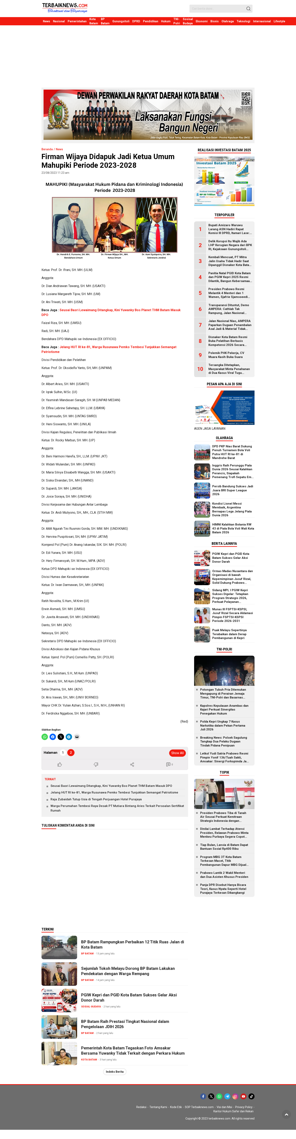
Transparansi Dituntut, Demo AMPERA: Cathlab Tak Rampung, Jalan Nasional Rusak (228, 311)
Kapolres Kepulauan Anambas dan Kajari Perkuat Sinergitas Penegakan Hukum (224, 709)
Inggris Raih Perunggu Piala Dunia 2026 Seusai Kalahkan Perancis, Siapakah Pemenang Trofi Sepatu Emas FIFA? (233, 473)
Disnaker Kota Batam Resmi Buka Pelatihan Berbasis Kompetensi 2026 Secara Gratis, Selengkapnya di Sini (228, 343)
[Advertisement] (148, 55)
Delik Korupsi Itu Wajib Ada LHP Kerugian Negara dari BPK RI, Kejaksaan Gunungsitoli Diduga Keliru (230, 247)
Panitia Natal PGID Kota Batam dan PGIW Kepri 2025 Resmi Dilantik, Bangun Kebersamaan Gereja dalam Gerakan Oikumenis (229, 281)
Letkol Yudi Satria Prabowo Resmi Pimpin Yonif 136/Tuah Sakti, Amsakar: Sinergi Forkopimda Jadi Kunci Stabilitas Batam (224, 759)
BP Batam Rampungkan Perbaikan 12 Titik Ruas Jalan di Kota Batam (132, 945)
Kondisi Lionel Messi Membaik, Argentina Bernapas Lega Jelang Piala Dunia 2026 (232, 509)
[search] (248, 9)
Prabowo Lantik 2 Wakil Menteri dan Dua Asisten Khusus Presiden (224, 875)
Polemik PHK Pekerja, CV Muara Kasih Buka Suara (226, 355)
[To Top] (286, 1114)
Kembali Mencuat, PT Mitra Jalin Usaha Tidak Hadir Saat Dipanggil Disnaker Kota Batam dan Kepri (230, 263)
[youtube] (243, 1096)
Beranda (47, 149)
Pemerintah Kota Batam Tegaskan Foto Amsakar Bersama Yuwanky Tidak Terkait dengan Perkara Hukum (133, 1051)
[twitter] (211, 1096)
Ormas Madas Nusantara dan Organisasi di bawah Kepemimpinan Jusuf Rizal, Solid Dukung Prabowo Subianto (232, 579)
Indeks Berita (115, 1071)
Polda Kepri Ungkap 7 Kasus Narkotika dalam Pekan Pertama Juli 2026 (222, 725)
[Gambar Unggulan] (114, 220)
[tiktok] (251, 1096)
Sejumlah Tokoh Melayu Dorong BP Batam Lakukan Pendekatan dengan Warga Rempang (128, 971)
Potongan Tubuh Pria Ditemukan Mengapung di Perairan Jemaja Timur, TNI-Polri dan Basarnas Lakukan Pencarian (223, 695)
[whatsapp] (219, 1096)
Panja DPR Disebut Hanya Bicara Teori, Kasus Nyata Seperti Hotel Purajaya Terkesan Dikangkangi (223, 889)
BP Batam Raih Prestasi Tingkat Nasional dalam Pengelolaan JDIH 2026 (125, 1024)
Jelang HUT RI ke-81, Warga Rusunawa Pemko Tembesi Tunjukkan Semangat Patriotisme (114, 792)
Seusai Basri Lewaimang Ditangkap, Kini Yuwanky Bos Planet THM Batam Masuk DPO (111, 786)
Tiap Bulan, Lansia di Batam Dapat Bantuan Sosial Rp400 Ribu (224, 847)
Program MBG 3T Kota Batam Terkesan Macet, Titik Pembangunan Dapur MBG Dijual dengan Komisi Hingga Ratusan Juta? (223, 864)
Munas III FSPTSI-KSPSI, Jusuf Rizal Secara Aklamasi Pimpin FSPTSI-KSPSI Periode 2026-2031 (232, 615)
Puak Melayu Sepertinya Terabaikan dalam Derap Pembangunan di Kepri (229, 634)
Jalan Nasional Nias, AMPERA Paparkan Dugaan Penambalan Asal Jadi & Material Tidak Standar (229, 327)
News (59, 149)
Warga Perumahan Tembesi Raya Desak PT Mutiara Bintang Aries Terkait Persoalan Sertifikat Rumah (117, 808)
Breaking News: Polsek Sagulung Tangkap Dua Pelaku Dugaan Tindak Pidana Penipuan (223, 741)
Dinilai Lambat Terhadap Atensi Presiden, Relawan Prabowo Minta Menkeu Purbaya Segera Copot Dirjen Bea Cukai (224, 834)
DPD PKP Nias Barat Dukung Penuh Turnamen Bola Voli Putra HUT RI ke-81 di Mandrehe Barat (232, 452)
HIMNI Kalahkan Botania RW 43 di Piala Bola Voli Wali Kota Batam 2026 (233, 528)
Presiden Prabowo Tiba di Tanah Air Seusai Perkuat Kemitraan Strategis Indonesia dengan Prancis (223, 819)
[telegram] (227, 1096)
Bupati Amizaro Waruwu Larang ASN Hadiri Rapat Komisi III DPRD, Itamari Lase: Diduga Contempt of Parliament (228, 233)
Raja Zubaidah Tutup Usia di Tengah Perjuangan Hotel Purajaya (96, 799)
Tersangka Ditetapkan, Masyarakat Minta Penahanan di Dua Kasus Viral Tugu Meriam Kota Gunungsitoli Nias (230, 371)
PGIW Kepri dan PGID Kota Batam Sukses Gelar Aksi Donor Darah (129, 998)
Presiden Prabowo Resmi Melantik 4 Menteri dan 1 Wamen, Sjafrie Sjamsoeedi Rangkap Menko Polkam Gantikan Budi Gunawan (228, 297)
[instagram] (235, 1096)
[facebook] (203, 1096)
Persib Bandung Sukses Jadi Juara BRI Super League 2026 (232, 490)
